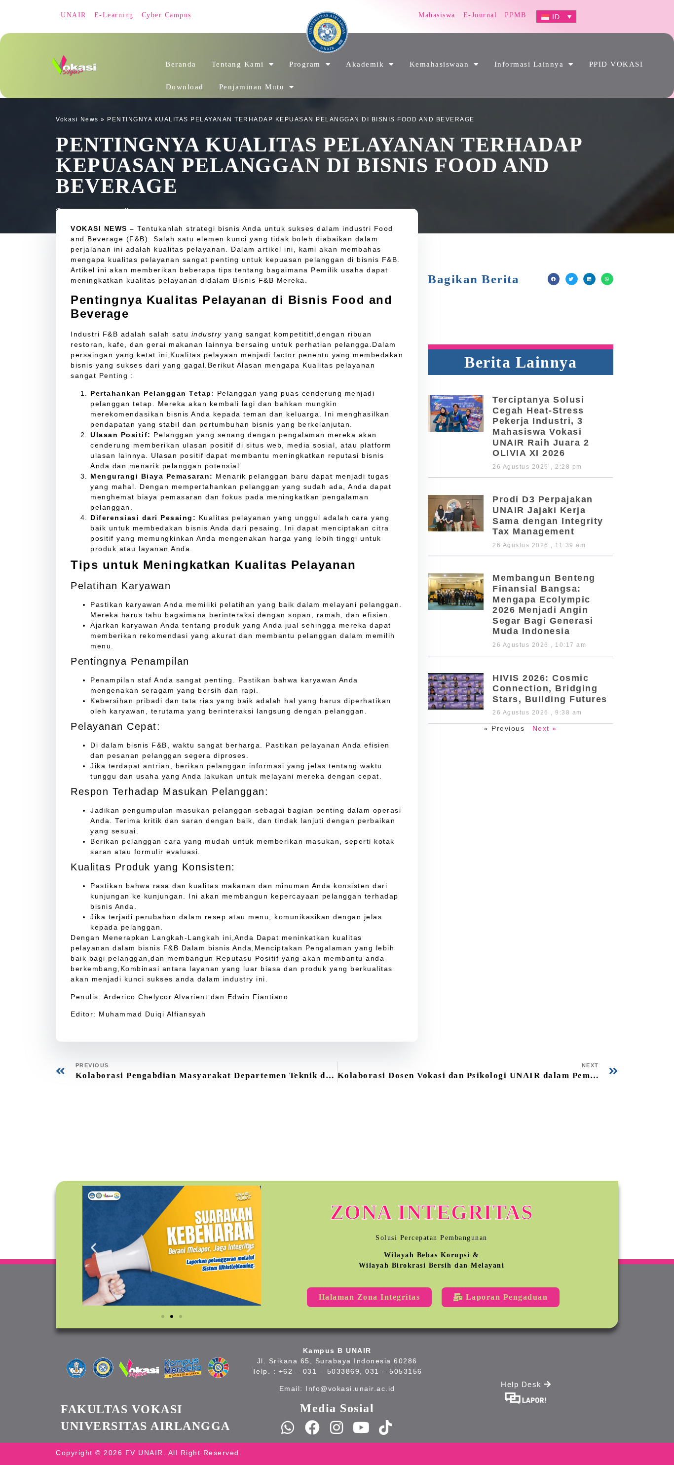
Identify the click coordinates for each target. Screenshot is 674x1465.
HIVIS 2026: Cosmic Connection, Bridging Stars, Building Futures (549, 688)
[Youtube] (362, 1427)
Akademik (365, 64)
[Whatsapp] (288, 1427)
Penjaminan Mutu (252, 87)
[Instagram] (337, 1427)
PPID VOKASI (616, 64)
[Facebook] (313, 1427)
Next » (544, 728)
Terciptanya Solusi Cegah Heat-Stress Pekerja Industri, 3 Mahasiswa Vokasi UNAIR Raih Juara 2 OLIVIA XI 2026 (540, 426)
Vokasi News (77, 119)
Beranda (180, 64)
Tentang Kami (238, 64)
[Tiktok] (386, 1427)
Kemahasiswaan (439, 64)
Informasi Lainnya (529, 64)
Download (185, 87)
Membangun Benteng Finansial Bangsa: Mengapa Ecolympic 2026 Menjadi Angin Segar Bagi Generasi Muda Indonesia (544, 604)
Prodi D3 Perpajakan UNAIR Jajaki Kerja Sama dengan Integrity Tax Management (547, 515)
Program (305, 64)
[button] (554, 279)
